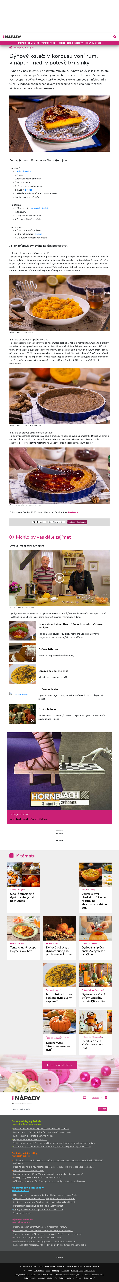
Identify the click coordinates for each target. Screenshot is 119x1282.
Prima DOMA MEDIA (47, 1266)
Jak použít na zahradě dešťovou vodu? (30, 1139)
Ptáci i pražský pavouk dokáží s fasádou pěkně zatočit (37, 1177)
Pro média (87, 1266)
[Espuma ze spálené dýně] (22, 674)
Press (48, 1270)
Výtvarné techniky (96, 990)
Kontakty (60, 1266)
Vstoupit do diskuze (77, 522)
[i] (59, 302)
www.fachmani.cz (20, 1190)
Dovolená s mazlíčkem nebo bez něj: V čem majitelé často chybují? (43, 1230)
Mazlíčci (61, 42)
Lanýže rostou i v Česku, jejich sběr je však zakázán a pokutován (42, 1132)
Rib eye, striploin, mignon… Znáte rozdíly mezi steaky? (37, 1237)
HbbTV (74, 1270)
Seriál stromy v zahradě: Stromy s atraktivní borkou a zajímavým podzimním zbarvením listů (54, 1143)
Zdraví (70, 42)
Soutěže (96, 1266)
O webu (95, 1097)
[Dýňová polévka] (22, 694)
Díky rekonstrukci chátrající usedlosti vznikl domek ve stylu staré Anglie (45, 1195)
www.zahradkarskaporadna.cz (26, 1124)
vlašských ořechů (39, 208)
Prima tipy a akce (92, 42)
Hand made (96, 943)
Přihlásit (102, 1109)
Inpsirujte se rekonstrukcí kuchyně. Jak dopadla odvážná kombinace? (44, 1202)
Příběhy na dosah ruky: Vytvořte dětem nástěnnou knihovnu (40, 1226)
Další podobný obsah (59, 1065)
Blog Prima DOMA (73, 1266)
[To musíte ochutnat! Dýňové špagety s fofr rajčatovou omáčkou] (22, 630)
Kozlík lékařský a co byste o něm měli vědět (33, 1135)
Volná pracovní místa (87, 1270)
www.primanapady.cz (22, 1222)
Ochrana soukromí (66, 1278)
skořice (28, 189)
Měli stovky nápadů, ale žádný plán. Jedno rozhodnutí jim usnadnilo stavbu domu (49, 1181)
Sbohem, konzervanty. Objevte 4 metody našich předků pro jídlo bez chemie (47, 1234)
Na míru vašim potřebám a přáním (28, 1170)
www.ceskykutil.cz (21, 1155)
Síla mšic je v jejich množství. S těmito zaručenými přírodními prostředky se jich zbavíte (52, 1146)
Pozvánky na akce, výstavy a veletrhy (57, 1038)
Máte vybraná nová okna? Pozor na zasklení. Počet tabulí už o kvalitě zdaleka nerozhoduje (53, 1166)
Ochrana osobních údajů (34, 1278)
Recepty (78, 42)
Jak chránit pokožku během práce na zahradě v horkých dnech (41, 1128)
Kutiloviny (50, 1037)
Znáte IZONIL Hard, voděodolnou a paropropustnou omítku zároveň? (44, 1198)
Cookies (79, 1278)
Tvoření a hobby (48, 42)
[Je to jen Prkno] (59, 772)
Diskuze (57, 522)
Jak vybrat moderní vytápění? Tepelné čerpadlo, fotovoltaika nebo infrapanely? (48, 1174)
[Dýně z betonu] (22, 714)
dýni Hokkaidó (24, 171)
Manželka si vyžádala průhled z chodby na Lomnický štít (38, 1205)
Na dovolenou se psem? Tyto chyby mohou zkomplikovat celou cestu (44, 1241)
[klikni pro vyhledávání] (114, 36)
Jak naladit (65, 1270)
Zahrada (35, 42)
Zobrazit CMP (89, 1278)
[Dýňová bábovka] (22, 652)
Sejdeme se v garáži (22, 1213)
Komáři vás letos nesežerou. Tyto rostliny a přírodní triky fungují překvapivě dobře (49, 1244)
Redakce (73, 512)
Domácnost (24, 42)
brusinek (39, 234)
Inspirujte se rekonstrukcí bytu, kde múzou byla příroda (38, 1209)
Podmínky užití (51, 1278)
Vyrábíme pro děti (95, 1037)
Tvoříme (85, 990)
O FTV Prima (39, 1270)
